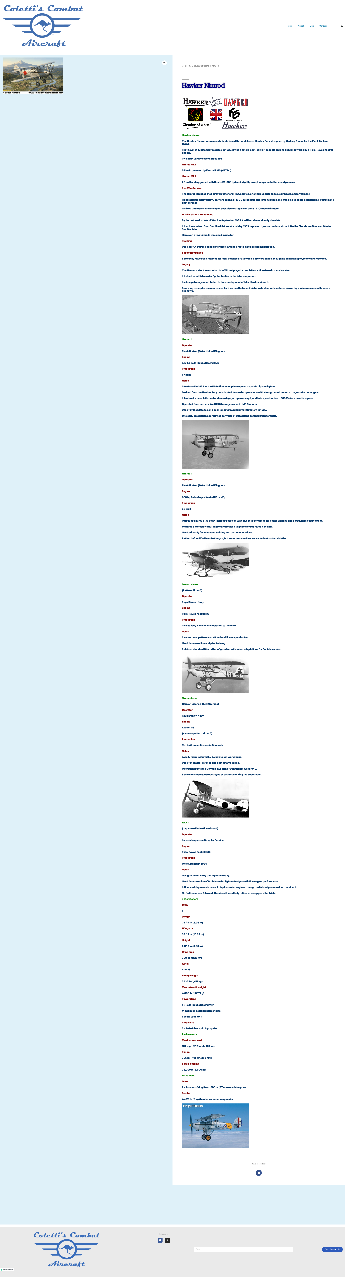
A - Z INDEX (194, 66)
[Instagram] (167, 1240)
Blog (312, 26)
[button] (342, 26)
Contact (323, 26)
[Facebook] (160, 1240)
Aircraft (301, 26)
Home (289, 26)
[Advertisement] (172, 1206)
